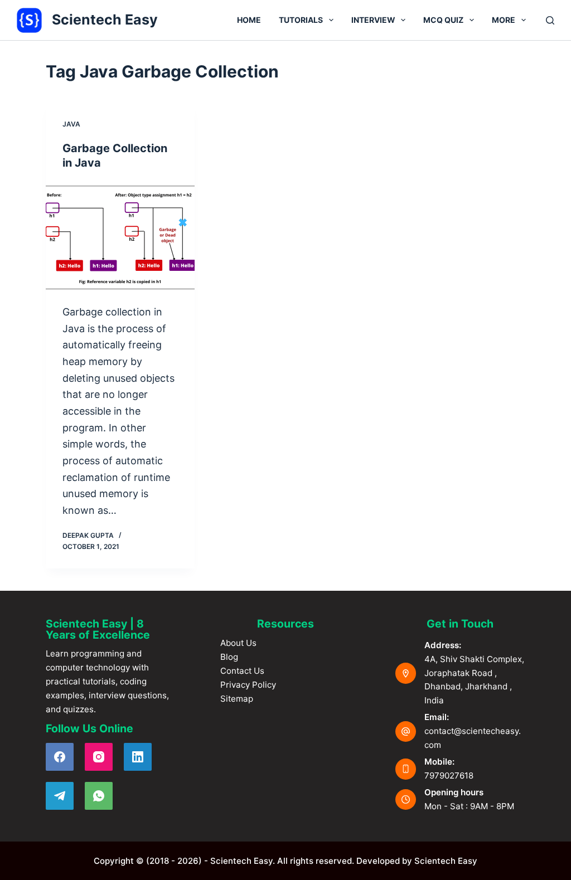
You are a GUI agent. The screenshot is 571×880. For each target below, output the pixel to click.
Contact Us (242, 670)
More (503, 20)
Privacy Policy (248, 684)
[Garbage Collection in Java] (120, 237)
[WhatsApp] (99, 796)
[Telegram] (60, 796)
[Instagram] (99, 757)
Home (249, 20)
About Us (238, 643)
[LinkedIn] (138, 757)
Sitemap (236, 698)
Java (71, 124)
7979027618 (448, 775)
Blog (229, 657)
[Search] (550, 20)
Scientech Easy (105, 19)
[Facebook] (60, 757)
